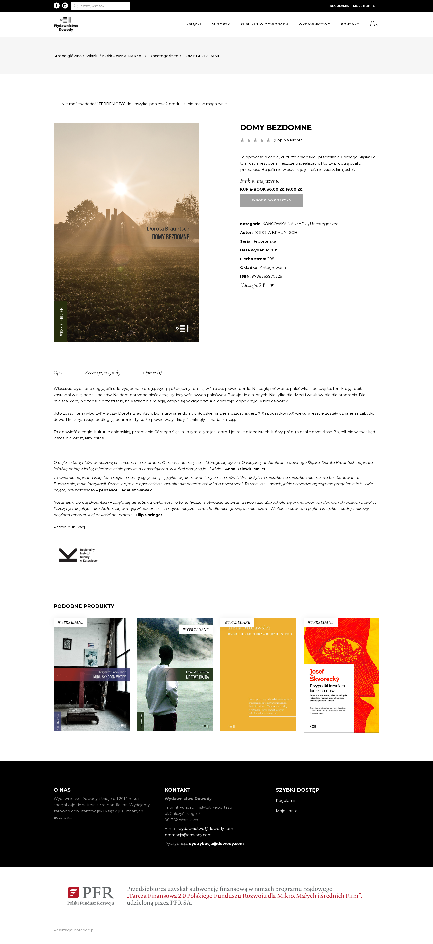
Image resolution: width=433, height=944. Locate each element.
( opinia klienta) (289, 140)
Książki (91, 55)
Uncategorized (164, 55)
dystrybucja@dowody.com (216, 843)
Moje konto (364, 6)
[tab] (69, 373)
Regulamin (339, 6)
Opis (58, 372)
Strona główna (68, 55)
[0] (372, 24)
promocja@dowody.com (188, 834)
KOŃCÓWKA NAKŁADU (125, 55)
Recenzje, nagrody (103, 372)
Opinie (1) (152, 372)
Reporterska (264, 241)
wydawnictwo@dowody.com (205, 828)
